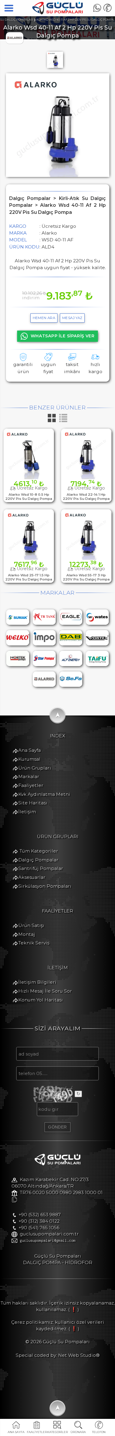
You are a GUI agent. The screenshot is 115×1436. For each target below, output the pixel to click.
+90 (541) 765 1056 (39, 1227)
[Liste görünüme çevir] (63, 422)
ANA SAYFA (16, 1432)
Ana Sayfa (29, 750)
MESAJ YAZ (72, 318)
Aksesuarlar (31, 877)
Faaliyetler (30, 785)
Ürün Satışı (31, 925)
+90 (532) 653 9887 (40, 1214)
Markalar (28, 776)
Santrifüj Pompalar (40, 868)
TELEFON (99, 1432)
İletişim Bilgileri (37, 982)
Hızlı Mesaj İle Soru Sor (45, 991)
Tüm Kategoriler (38, 851)
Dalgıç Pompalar (38, 860)
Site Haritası (32, 803)
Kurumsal (29, 759)
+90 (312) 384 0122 (39, 1221)
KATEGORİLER (57, 1432)
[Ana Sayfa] (57, 13)
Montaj (26, 934)
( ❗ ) (73, 1309)
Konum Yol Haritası (40, 1000)
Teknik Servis (33, 943)
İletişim (27, 811)
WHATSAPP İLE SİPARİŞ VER (62, 336)
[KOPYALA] (14, 1199)
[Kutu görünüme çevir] (52, 422)
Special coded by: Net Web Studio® (58, 1355)
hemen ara (44, 318)
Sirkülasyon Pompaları (44, 886)
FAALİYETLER (36, 1432)
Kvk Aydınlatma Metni (44, 794)
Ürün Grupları (34, 768)
